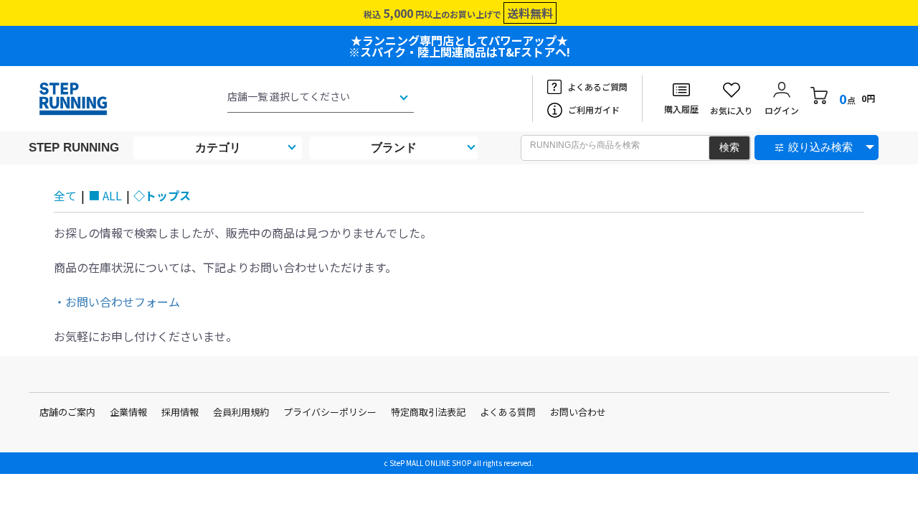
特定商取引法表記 (428, 412)
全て (65, 195)
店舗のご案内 (67, 412)
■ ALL (105, 195)
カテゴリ (218, 147)
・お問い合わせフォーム (117, 301)
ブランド (394, 147)
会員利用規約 (241, 412)
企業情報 (128, 412)
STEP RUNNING (74, 147)
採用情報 (180, 412)
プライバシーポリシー (330, 412)
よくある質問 (508, 412)
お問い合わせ (578, 412)
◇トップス (162, 195)
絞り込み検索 (820, 147)
